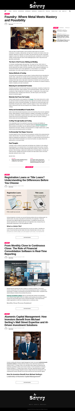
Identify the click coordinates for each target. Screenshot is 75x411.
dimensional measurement (41, 124)
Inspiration (34, 11)
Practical (48, 11)
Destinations (21, 11)
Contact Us (36, 404)
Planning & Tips (41, 11)
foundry (31, 99)
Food (60, 11)
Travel (10, 11)
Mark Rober (11, 24)
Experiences (27, 11)
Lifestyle (15, 11)
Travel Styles (54, 11)
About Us (64, 11)
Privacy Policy (43, 404)
